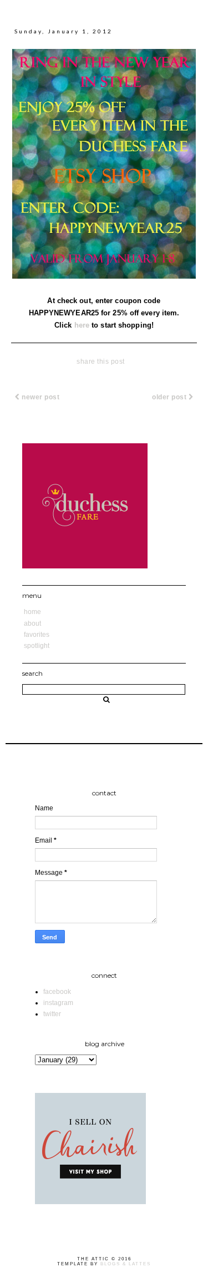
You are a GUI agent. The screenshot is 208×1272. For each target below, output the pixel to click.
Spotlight (36, 646)
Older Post (170, 397)
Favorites (36, 635)
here (81, 325)
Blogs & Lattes (125, 1263)
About (32, 623)
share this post (101, 361)
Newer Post (40, 397)
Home (32, 612)
